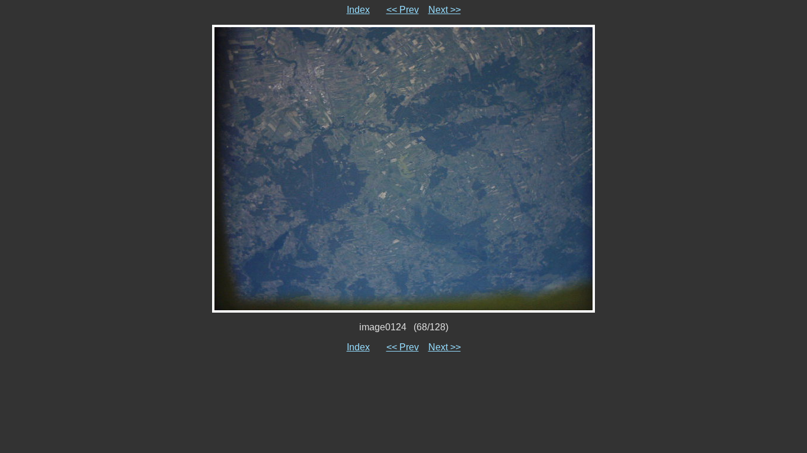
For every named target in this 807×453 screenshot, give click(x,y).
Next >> (444, 10)
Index (358, 10)
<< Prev (402, 10)
